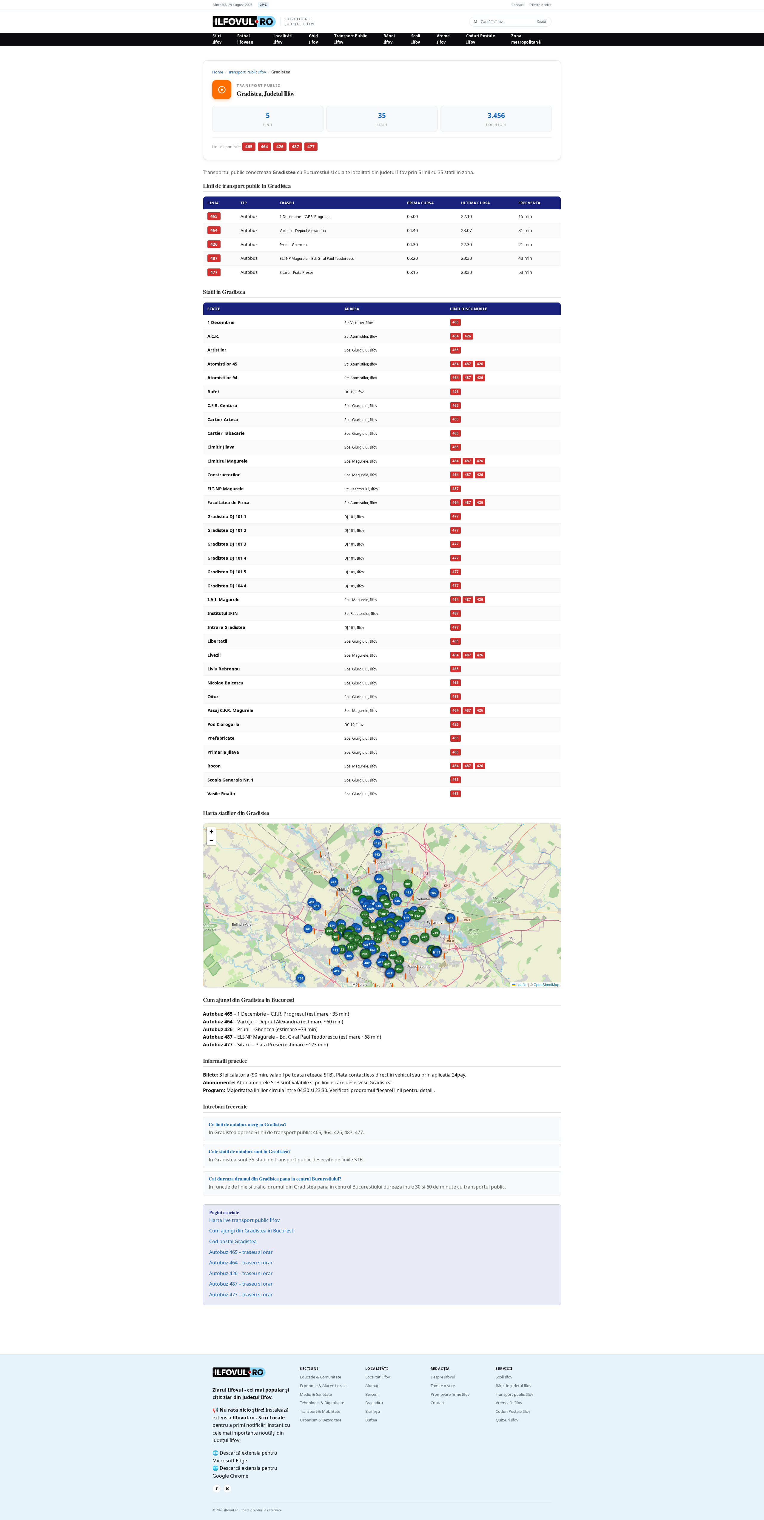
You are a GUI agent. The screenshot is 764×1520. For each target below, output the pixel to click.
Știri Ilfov (216, 39)
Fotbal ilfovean (245, 39)
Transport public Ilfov (514, 1394)
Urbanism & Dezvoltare (320, 1420)
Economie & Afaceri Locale (323, 1385)
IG (227, 1489)
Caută (541, 21)
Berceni (371, 1394)
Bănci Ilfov (389, 39)
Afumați (372, 1385)
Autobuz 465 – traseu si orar (241, 1252)
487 (295, 146)
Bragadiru (374, 1402)
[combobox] (506, 21)
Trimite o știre (540, 4)
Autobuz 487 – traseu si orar (241, 1284)
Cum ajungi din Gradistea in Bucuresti (252, 1230)
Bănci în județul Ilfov (514, 1385)
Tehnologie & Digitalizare (322, 1402)
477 (311, 146)
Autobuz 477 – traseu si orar (241, 1294)
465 (248, 146)
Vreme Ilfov (443, 39)
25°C (263, 4)
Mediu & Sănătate (316, 1394)
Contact (518, 4)
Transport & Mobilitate (320, 1411)
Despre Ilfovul (443, 1377)
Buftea (371, 1420)
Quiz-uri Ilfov (507, 1420)
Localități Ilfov (282, 39)
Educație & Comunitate (320, 1377)
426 (280, 146)
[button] (414, 897)
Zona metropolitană (526, 39)
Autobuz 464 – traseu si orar (241, 1262)
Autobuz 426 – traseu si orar (241, 1273)
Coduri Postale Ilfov (480, 39)
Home (217, 72)
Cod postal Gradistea (233, 1241)
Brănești (372, 1411)
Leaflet (521, 984)
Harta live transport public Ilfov (244, 1220)
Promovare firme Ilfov (450, 1394)
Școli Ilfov (415, 39)
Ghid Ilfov (313, 39)
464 (264, 146)
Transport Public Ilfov (350, 39)
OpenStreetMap (546, 984)
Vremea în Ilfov (509, 1402)
